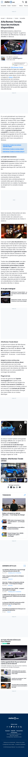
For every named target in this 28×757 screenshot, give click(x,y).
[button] (2, 480)
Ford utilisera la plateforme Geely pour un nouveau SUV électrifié (13, 609)
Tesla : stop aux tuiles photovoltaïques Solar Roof (13, 576)
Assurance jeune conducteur (14, 734)
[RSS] (21, 727)
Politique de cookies (20, 742)
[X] (9, 727)
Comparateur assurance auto (14, 736)
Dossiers (14, 5)
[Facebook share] (8, 487)
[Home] (9, 2)
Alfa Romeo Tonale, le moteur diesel (13, 149)
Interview (10, 585)
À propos (7, 730)
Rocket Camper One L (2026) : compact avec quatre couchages (13, 589)
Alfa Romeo (9, 18)
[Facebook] (7, 727)
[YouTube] (18, 727)
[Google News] (14, 727)
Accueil (3, 18)
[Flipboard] (11, 727)
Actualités (3, 5)
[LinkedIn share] (14, 487)
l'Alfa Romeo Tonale (17, 67)
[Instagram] (16, 727)
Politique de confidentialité (9, 742)
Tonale (16, 18)
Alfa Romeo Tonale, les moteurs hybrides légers (12, 145)
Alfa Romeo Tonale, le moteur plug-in (13, 151)
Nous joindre (19, 730)
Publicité (13, 730)
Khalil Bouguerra (17, 58)
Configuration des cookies (8, 744)
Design (9, 605)
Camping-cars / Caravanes (14, 572)
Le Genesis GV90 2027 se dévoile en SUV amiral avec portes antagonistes (13, 603)
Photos (26, 5)
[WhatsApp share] (17, 487)
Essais (9, 5)
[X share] (11, 487)
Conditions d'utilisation (20, 744)
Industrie (10, 579)
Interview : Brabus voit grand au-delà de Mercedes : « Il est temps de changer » (13, 582)
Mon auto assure (14, 735)
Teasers (9, 611)
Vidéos (21, 5)
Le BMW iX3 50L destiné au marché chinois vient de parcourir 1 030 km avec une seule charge (13, 596)
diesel (11, 77)
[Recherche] (23, 2)
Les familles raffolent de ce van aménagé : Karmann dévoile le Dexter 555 (13, 570)
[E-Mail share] (20, 487)
